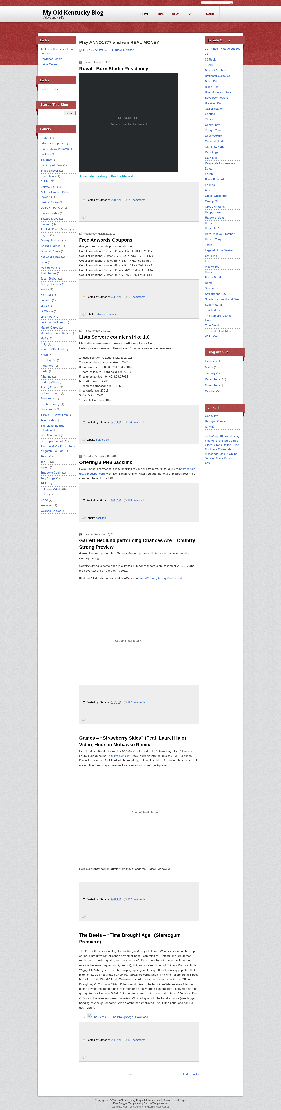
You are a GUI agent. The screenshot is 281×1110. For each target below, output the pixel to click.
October (210, 391)
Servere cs (48, 398)
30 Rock (210, 59)
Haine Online (49, 64)
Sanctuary (211, 288)
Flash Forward (214, 179)
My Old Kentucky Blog (128, 1100)
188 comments (136, 500)
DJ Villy (209, 426)
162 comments (136, 899)
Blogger (181, 1100)
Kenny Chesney (51, 284)
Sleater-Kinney (50, 404)
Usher (44, 494)
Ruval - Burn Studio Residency (113, 68)
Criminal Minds (214, 141)
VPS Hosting (148, 1106)
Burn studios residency (93, 176)
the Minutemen (50, 435)
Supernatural (213, 304)
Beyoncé (46, 159)
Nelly (44, 344)
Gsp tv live (211, 416)
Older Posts (191, 1074)
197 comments (136, 702)
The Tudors (212, 310)
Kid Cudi (46, 294)
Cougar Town (213, 130)
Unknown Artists (51, 489)
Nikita (208, 272)
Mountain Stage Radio (55, 333)
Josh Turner (48, 273)
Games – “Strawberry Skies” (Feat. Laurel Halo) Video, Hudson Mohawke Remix (132, 741)
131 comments (136, 1039)
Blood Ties (211, 86)
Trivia (44, 483)
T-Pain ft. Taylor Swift (54, 414)
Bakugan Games (216, 421)
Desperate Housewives (220, 163)
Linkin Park (48, 316)
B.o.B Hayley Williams (55, 148)
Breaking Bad (213, 103)
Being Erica (212, 81)
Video (193, 14)
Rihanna (46, 376)
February (211, 361)
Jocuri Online (228, 453)
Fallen (209, 173)
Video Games (163, 1106)
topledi (45, 467)
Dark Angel (212, 152)
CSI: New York (214, 146)
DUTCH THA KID (52, 207)
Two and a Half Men (218, 331)
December (211, 379)
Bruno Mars (48, 176)
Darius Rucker (50, 202)
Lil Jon (45, 305)
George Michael (51, 240)
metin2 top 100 (214, 436)
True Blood (212, 325)
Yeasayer (47, 505)
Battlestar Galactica (217, 75)
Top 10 (45, 461)
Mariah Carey (49, 327)
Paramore (47, 365)
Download (141, 1017)
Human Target (214, 239)
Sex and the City (215, 293)
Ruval (114, 176)
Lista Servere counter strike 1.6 (114, 337)
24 (206, 54)
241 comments (136, 199)
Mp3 (161, 14)
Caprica (210, 114)
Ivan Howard (49, 267)
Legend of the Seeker (219, 250)
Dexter (209, 168)
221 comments (136, 296)
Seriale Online (50, 89)
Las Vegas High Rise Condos (126, 1106)
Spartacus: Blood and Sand (222, 299)
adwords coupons (52, 143)
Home (144, 14)
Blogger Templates (129, 1103)
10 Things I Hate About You (222, 48)
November (211, 385)
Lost (207, 261)
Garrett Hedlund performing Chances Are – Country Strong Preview (137, 544)
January (210, 373)
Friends (210, 184)
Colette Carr (48, 186)
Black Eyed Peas (51, 165)
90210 (209, 65)
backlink (46, 154)
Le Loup (46, 300)
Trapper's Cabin (51, 472)
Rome (209, 282)
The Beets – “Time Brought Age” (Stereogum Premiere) (129, 938)
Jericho (209, 244)
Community (212, 124)
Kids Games (230, 440)
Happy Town (213, 212)
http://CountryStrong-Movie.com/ (160, 578)
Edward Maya (49, 218)
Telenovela (48, 420)
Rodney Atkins (50, 382)
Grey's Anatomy (215, 206)
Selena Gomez (50, 393)
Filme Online (218, 449)
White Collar (213, 336)
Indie (44, 262)
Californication (214, 108)
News (176, 14)
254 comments (136, 422)
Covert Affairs (213, 135)
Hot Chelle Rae (50, 256)
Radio (210, 14)
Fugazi (45, 235)
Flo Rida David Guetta (55, 229)
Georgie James (50, 245)
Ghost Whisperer (216, 195)
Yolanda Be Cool (51, 510)
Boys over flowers (216, 97)
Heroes (209, 223)
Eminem (46, 224)
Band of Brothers (216, 70)
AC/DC (45, 137)
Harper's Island (215, 217)
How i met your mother (220, 233)
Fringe (209, 190)
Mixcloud (127, 176)
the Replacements (52, 441)
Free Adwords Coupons (105, 240)
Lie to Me (211, 255)
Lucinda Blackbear (53, 322)
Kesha (45, 289)
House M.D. (212, 228)
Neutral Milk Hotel (52, 349)
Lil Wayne (47, 311)
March (209, 367)
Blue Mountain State (218, 92)
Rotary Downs (50, 387)
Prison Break (213, 277)
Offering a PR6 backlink (105, 462)
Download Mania (51, 59)
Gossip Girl (212, 201)
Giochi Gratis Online (218, 445)
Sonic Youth (48, 409)
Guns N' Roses (50, 251)
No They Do (48, 360)
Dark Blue (211, 157)
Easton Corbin (50, 213)
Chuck (209, 119)
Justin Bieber (49, 278)
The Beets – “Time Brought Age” (113, 1017)
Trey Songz (48, 478)
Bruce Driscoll (49, 170)
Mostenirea (212, 266)
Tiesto (44, 456)
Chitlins (45, 181)
